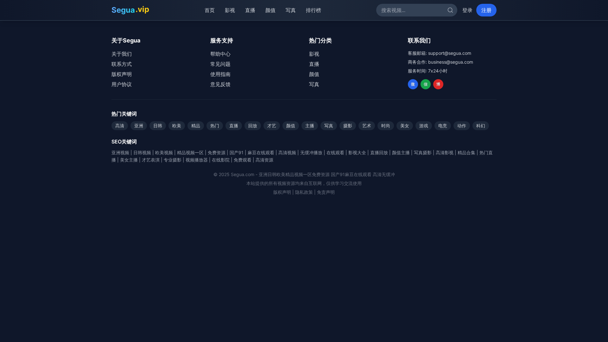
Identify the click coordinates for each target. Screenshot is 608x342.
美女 (404, 125)
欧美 (176, 125)
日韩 (157, 125)
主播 (309, 125)
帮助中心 (220, 54)
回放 (252, 125)
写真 (291, 10)
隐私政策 (304, 192)
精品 (195, 125)
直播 (250, 10)
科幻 (480, 125)
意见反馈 (220, 84)
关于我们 (121, 54)
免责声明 (326, 192)
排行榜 (313, 10)
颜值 (270, 10)
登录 (467, 10)
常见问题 (220, 64)
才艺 (271, 125)
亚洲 (138, 125)
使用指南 (220, 74)
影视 (230, 10)
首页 (210, 10)
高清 (119, 125)
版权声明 (121, 74)
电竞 (442, 125)
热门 (214, 125)
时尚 (385, 125)
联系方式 (121, 64)
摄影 (347, 125)
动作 (461, 125)
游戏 (423, 125)
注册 (486, 10)
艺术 (366, 125)
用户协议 (121, 84)
